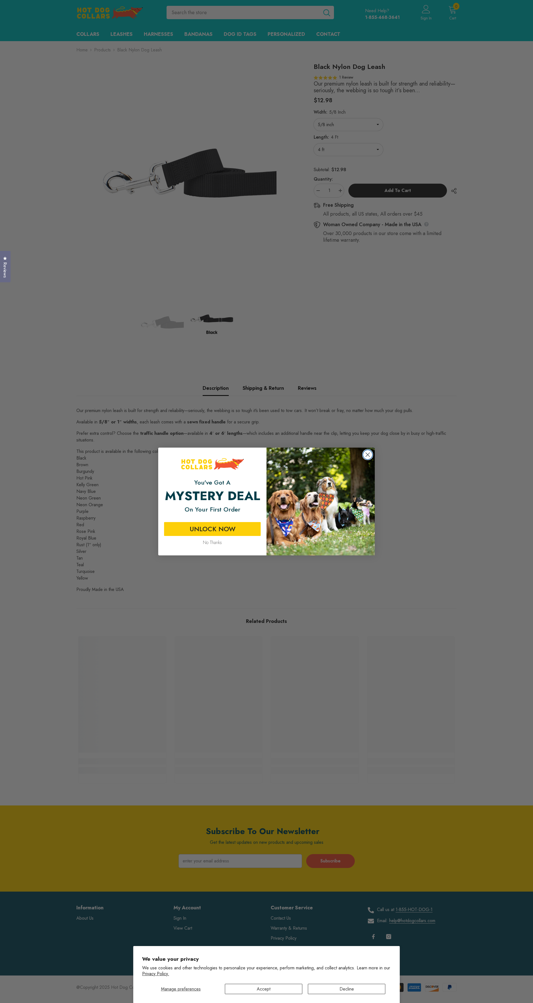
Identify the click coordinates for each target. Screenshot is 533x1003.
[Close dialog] (368, 455)
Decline (347, 989)
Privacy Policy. (155, 973)
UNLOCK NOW (212, 529)
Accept (263, 989)
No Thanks (212, 542)
